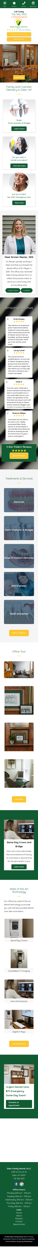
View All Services (19, 633)
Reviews (19, 1218)
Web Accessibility (28, 1239)
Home (19, 1213)
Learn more (19, 129)
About (19, 1215)
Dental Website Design (13, 1241)
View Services (19, 166)
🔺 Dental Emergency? (19, 17)
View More (19, 799)
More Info (19, 203)
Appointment (19, 1224)
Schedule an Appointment (14, 1104)
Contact (26, 290)
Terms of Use (16, 1239)
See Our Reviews (19, 456)
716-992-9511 (19, 14)
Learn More (19, 77)
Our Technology (19, 1044)
